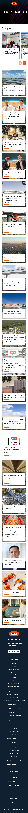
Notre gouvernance (14, 750)
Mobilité (14, 666)
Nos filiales (14, 734)
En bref (14, 742)
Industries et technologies (14, 669)
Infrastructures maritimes (14, 694)
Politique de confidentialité (14, 794)
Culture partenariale (14, 720)
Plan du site (14, 771)
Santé (14, 689)
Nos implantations (14, 731)
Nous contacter (14, 760)
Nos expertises (14, 747)
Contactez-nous (14, 651)
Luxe (14, 680)
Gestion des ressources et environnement (14, 700)
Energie (14, 663)
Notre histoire (14, 753)
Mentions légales (14, 785)
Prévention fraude (14, 781)
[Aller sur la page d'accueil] (14, 3)
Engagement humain (14, 712)
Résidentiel (14, 674)
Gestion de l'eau (14, 697)
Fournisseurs (14, 798)
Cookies (14, 802)
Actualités (14, 756)
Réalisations (14, 704)
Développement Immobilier (14, 672)
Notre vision (14, 745)
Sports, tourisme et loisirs (14, 683)
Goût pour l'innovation (14, 718)
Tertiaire (14, 677)
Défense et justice (14, 691)
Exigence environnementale (14, 715)
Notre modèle (14, 728)
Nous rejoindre (14, 764)
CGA (14, 790)
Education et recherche (14, 686)
